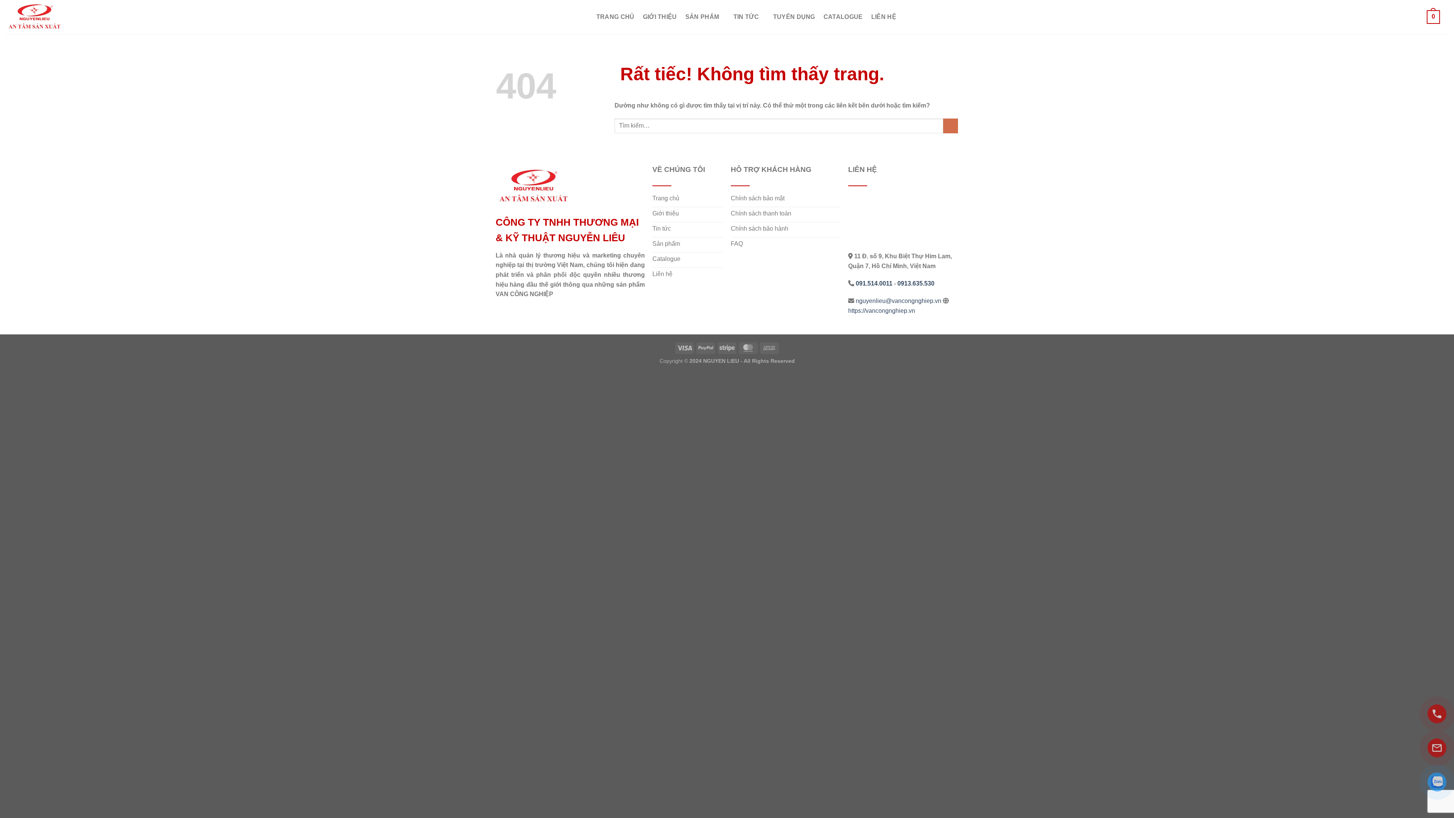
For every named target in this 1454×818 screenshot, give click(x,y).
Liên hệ (883, 17)
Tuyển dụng (794, 17)
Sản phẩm (702, 17)
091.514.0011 (874, 283)
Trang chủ (615, 17)
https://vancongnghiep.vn (881, 311)
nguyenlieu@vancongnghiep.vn (898, 301)
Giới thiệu (660, 17)
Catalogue (843, 17)
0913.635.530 (915, 283)
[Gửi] (950, 126)
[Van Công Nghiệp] (43, 17)
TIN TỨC (746, 17)
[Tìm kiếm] (1414, 17)
